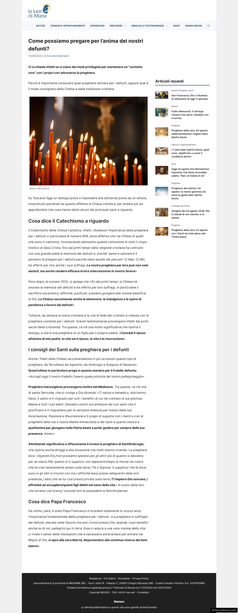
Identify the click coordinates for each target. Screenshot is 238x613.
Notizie (40, 25)
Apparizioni (97, 25)
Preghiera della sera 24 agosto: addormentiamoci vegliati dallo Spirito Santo (189, 134)
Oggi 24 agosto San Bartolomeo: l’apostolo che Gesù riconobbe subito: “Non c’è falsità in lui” (190, 172)
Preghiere (116, 25)
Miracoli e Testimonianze (147, 25)
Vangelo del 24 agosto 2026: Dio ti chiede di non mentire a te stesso (190, 214)
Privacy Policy (141, 578)
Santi (176, 25)
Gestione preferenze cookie (224, 610)
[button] (208, 26)
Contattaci (143, 592)
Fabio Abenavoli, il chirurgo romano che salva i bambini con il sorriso (190, 115)
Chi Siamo (110, 578)
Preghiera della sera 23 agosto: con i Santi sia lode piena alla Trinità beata (189, 233)
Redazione (95, 578)
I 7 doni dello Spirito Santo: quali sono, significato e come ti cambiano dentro (190, 153)
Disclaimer (124, 578)
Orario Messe (193, 25)
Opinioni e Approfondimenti (67, 25)
